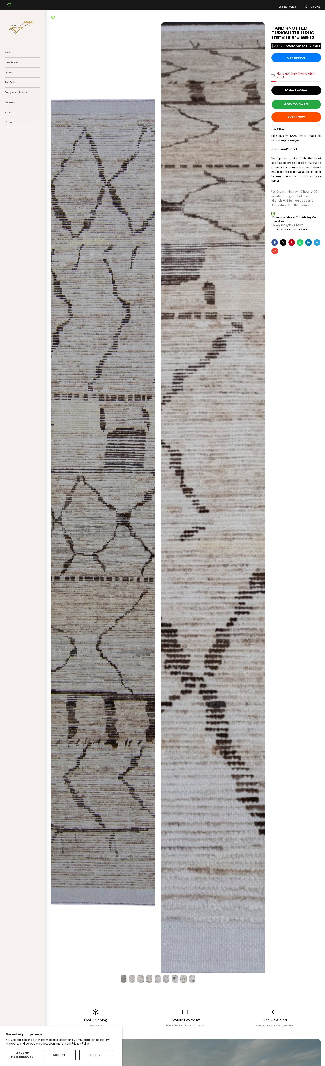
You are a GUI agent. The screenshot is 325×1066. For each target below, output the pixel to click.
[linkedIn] (308, 242)
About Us (9, 112)
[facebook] (274, 242)
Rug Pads (10, 82)
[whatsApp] (300, 242)
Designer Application (16, 92)
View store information (293, 229)
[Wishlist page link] (9, 2)
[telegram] (317, 242)
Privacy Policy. (81, 1043)
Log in (282, 6)
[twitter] (283, 242)
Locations (10, 102)
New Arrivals (11, 62)
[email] (274, 251)
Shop (7, 52)
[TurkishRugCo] (22, 27)
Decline (96, 1055)
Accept (59, 1055)
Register (293, 6)
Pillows (8, 72)
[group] (123, 979)
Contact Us (10, 122)
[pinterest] (291, 242)
